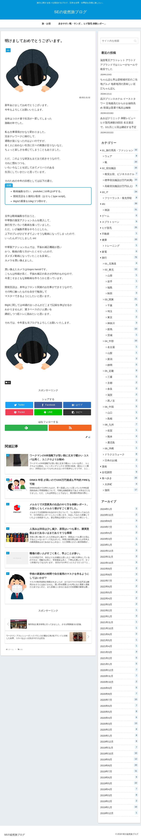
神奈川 (122, 323)
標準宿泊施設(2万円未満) (121, 180)
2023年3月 (118, 538)
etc (9, 382)
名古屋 (122, 347)
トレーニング (121, 245)
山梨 (122, 352)
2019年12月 (118, 741)
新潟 (122, 359)
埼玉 (122, 311)
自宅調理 (119, 472)
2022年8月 (118, 574)
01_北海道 (121, 263)
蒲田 (121, 490)
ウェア (121, 156)
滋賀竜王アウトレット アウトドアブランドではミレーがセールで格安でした (118, 65)
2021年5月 (118, 640)
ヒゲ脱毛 (119, 227)
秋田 (122, 293)
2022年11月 (118, 556)
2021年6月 (118, 634)
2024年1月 (118, 508)
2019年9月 (118, 759)
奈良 (122, 388)
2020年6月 (118, 705)
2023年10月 (118, 514)
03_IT (119, 192)
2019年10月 (118, 753)
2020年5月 (118, 711)
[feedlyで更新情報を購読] (26, 428)
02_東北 (121, 269)
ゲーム (119, 215)
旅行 (119, 257)
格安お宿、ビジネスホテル (121, 174)
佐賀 (122, 430)
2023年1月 (118, 544)
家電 (119, 251)
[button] (77, 412)
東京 (122, 317)
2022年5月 (118, 592)
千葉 (122, 305)
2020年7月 (118, 699)
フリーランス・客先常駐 (121, 197)
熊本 (122, 436)
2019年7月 (118, 771)
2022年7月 (118, 580)
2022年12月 (118, 550)
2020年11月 (118, 675)
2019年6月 (118, 777)
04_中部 (121, 341)
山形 (122, 275)
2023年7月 (118, 526)
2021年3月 (118, 652)
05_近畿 (121, 370)
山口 (122, 412)
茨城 (122, 335)
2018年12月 (118, 813)
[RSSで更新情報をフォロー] (70, 428)
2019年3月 (118, 795)
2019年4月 (118, 789)
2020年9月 (118, 687)
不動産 (119, 233)
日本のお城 (121, 460)
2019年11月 (118, 747)
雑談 (121, 209)
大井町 (121, 484)
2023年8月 (118, 520)
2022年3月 (118, 604)
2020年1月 (118, 735)
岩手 (122, 281)
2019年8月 (118, 765)
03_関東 (121, 299)
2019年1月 (118, 807)
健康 (119, 239)
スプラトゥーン (119, 221)
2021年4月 (118, 646)
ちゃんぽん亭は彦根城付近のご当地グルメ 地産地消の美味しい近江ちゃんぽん (118, 84)
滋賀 (122, 394)
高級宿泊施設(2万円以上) (121, 185)
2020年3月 (118, 723)
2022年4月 (118, 598)
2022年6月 (118, 586)
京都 (122, 382)
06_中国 (121, 406)
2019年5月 (118, 783)
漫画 (119, 466)
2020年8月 (118, 693)
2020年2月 (118, 729)
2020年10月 (118, 681)
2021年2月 (118, 658)
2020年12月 (118, 670)
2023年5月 (118, 532)
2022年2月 (118, 610)
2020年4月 (118, 717)
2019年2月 (118, 801)
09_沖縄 (121, 448)
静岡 (122, 364)
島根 (122, 418)
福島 (122, 287)
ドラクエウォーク (121, 454)
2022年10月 (118, 562)
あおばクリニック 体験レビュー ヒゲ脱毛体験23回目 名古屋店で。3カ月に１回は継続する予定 (118, 123)
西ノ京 (122, 400)
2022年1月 (118, 616)
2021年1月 (118, 664)
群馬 (122, 329)
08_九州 (121, 424)
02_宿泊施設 (119, 168)
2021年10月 (118, 628)
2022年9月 (118, 568)
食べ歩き (119, 478)
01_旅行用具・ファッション (119, 150)
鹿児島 (122, 442)
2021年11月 (118, 622)
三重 (122, 376)
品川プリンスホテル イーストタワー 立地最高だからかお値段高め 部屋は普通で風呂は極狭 (118, 103)
